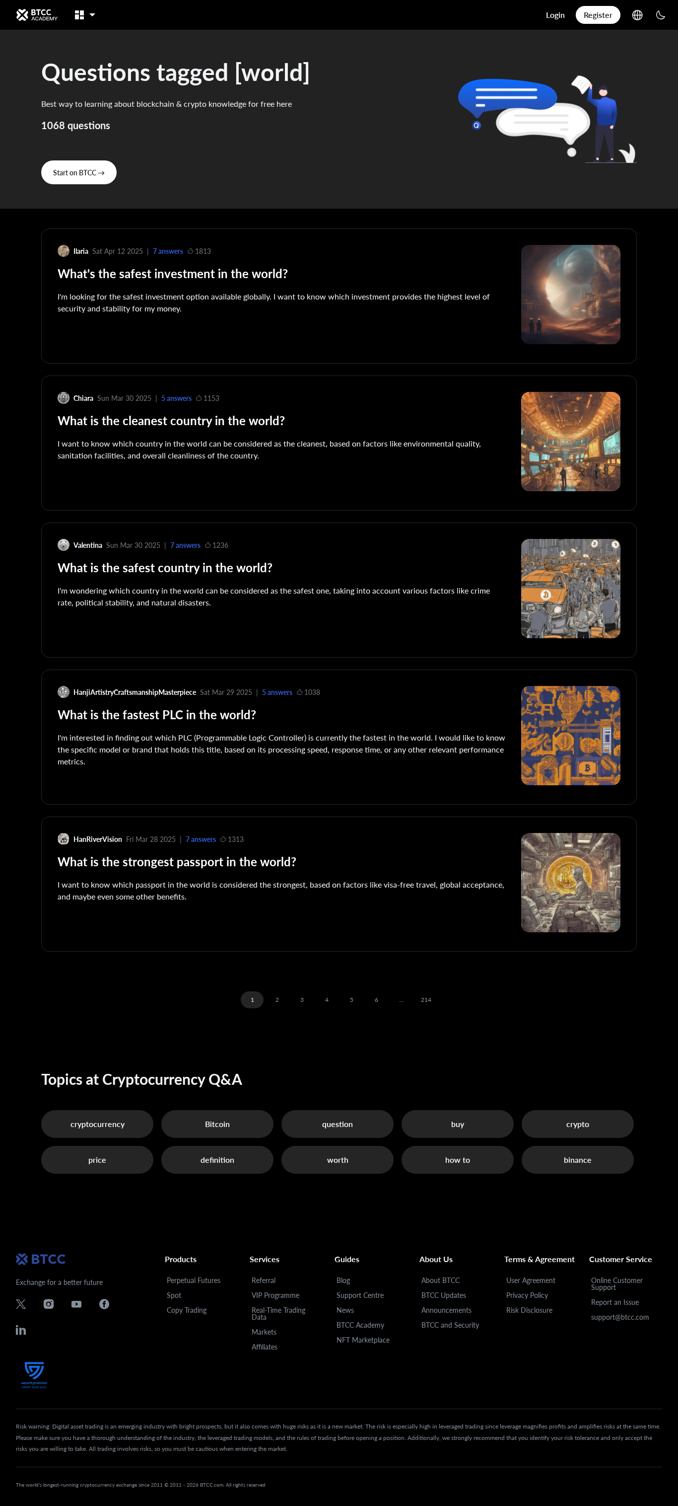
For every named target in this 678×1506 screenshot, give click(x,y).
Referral (263, 1280)
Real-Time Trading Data (278, 1313)
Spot (174, 1295)
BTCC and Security (450, 1325)
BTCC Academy (360, 1325)
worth (337, 1159)
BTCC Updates (443, 1295)
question (337, 1124)
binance (578, 1159)
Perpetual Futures (193, 1280)
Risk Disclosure (529, 1310)
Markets (264, 1332)
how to (457, 1159)
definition (217, 1159)
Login (555, 14)
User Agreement (530, 1280)
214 (426, 999)
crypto (577, 1124)
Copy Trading (186, 1310)
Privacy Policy (527, 1295)
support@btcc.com (620, 1317)
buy (457, 1124)
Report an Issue (615, 1302)
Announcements (446, 1310)
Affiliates (264, 1347)
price (97, 1159)
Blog (343, 1280)
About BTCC (440, 1280)
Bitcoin (217, 1124)
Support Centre (360, 1295)
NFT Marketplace (363, 1340)
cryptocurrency (97, 1124)
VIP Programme (275, 1295)
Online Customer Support (617, 1283)
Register (598, 14)
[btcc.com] (37, 15)
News (345, 1310)
